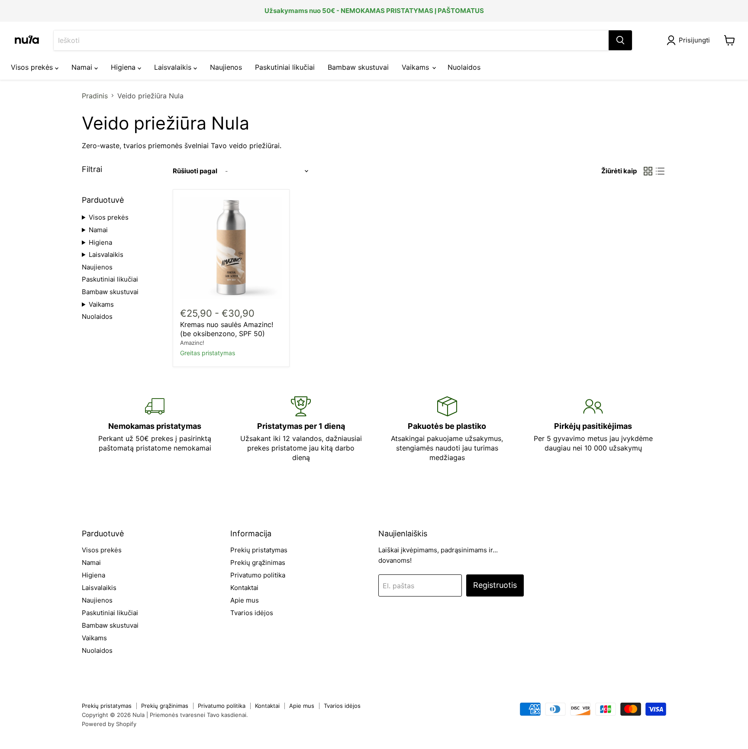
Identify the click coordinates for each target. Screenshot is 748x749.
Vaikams (416, 67)
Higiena (124, 67)
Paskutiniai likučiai (285, 67)
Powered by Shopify (109, 723)
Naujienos (226, 67)
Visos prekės (33, 67)
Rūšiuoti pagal (195, 171)
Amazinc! (192, 342)
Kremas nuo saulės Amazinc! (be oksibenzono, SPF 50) (226, 329)
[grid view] (648, 171)
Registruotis (495, 585)
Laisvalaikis (173, 67)
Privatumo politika (257, 575)
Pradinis (95, 96)
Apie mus (244, 600)
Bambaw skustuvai (358, 67)
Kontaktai (244, 588)
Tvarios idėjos (251, 613)
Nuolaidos (464, 67)
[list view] (660, 171)
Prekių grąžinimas (257, 562)
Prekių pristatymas (258, 550)
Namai (82, 67)
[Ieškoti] (620, 40)
